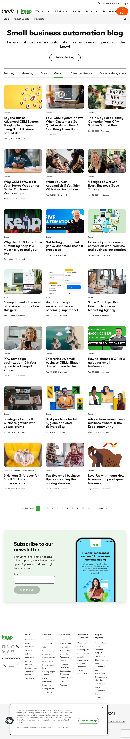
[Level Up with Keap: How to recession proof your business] (107, 455)
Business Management (112, 73)
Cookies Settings (88, 721)
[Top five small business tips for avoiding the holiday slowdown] (65, 455)
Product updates (22, 18)
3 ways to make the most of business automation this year (23, 306)
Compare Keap (31, 668)
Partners (90, 11)
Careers (28, 650)
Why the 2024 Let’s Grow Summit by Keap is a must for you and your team (23, 247)
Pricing (76, 11)
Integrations (47, 661)
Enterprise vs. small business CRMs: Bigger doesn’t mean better (63, 362)
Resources (108, 11)
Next (104, 508)
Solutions (59, 11)
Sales (44, 73)
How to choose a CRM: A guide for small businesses (106, 362)
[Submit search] (5, 667)
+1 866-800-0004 (11, 658)
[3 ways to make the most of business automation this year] (23, 281)
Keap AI (63, 661)
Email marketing (48, 658)
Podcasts (39, 18)
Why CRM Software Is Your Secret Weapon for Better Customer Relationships (21, 187)
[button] (10, 720)
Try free (122, 11)
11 (89, 508)
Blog (6, 18)
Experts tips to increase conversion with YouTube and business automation (107, 245)
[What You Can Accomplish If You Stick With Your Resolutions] (65, 161)
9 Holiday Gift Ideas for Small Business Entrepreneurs (21, 479)
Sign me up (27, 589)
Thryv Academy (101, 660)
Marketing (28, 73)
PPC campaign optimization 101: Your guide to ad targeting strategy (20, 364)
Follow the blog (65, 57)
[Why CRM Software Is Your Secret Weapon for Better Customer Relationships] (23, 161)
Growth (58, 73)
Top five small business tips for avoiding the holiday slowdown (63, 479)
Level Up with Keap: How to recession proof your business (106, 479)
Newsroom (29, 658)
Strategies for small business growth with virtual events (20, 422)
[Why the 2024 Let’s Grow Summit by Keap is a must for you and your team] (23, 221)
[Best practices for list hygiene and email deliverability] (65, 398)
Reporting (46, 685)
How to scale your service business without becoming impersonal (64, 306)
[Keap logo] (17, 11)
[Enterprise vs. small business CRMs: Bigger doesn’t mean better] (65, 338)
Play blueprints (101, 684)
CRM (44, 647)
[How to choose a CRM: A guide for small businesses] (107, 338)
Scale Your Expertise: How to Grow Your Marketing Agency (103, 306)
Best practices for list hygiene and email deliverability (61, 422)
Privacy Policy (55, 718)
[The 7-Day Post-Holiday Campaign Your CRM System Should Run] (107, 97)
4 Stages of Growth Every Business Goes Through (103, 185)
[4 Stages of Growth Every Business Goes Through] (107, 161)
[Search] (125, 19)
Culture (28, 654)
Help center (100, 656)
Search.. (11, 667)
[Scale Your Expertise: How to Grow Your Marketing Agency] (107, 281)
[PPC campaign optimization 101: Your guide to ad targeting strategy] (23, 338)
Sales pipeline (48, 689)
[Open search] (99, 3)
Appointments (48, 640)
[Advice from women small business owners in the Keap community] (107, 398)
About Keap (30, 640)
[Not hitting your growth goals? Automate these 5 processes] (65, 221)
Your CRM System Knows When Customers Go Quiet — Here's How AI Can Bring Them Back (64, 123)
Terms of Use (63, 727)
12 (94, 508)
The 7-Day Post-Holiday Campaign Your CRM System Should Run (106, 121)
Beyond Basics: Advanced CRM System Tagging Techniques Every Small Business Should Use (21, 125)
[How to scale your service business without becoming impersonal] (65, 281)
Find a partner (83, 653)
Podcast (63, 685)
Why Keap (41, 11)
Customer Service (81, 73)
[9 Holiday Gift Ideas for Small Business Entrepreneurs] (23, 455)
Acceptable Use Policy (114, 721)
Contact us (30, 678)
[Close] (102, 708)
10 (83, 508)
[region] (59, 719)
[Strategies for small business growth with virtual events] (23, 398)
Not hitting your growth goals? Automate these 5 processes (64, 245)
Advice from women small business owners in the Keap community (107, 422)
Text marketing (48, 692)
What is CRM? (66, 643)
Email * (17, 574)
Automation (47, 643)
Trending (9, 73)
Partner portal (83, 650)
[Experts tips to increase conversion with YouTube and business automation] (107, 221)
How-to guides (66, 678)
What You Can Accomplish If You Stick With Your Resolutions (63, 185)
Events (63, 640)
